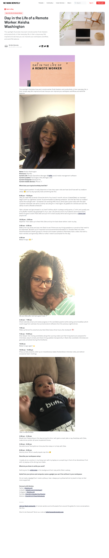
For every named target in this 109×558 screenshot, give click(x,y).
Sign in (91, 3)
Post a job (101, 3)
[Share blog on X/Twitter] (45, 46)
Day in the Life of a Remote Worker (14, 13)
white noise (33, 470)
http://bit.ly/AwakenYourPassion (35, 494)
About (69, 3)
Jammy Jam (81, 213)
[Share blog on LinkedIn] (42, 46)
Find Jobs (41, 3)
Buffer (50, 175)
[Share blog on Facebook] (48, 46)
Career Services (60, 3)
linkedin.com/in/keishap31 (34, 490)
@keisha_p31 (28, 488)
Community (50, 3)
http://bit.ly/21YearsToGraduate (35, 496)
